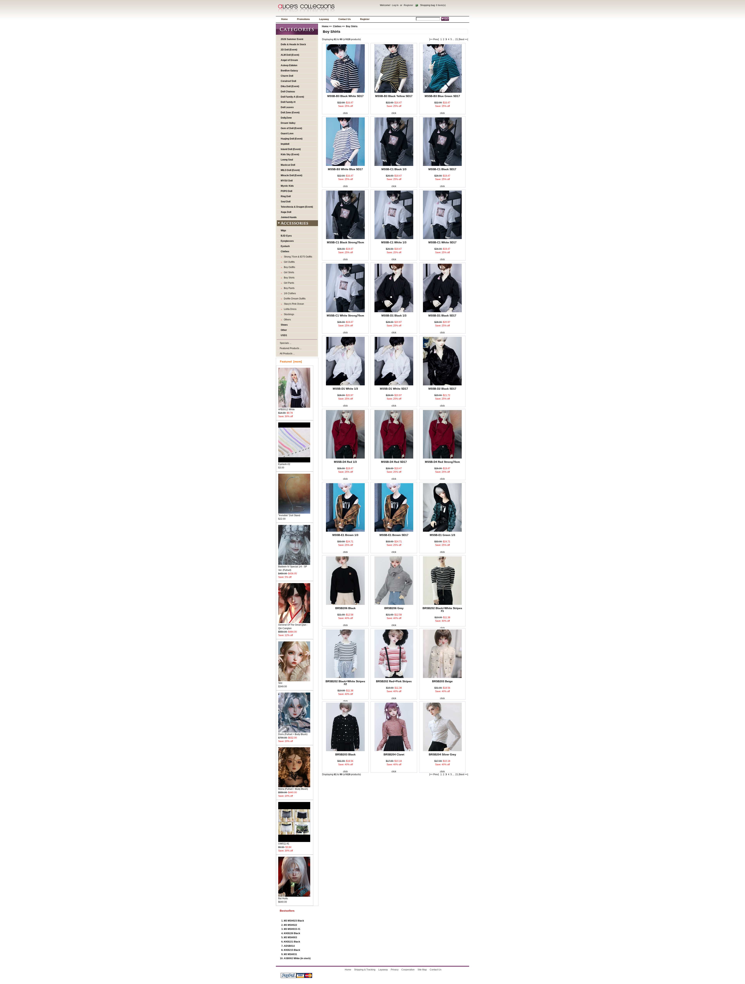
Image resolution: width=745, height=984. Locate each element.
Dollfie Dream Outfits (294, 298)
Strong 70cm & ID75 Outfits (297, 256)
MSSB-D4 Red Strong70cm (442, 461)
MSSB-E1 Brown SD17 (393, 535)
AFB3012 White (286, 409)
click (345, 113)
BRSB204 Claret (394, 754)
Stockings (288, 314)
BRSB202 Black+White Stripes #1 (442, 609)
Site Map (422, 969)
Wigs (283, 230)
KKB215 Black (292, 950)
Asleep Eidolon (289, 65)
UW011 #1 (283, 843)
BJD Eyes (286, 235)
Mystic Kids (287, 186)
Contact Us (344, 19)
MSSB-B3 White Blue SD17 (345, 169)
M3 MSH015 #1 (292, 929)
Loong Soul (287, 159)
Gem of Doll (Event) (291, 128)
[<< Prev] (434, 39)
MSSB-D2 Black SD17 (442, 388)
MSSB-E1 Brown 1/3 (345, 535)
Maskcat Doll (288, 165)
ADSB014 (289, 946)
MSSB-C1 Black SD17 (442, 169)
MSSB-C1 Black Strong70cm (345, 242)
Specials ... (285, 343)
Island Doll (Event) (291, 149)
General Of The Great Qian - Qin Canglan (293, 626)
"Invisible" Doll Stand (289, 515)
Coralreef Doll (288, 81)
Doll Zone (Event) (290, 112)
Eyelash (285, 246)
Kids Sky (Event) (290, 154)
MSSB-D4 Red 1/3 (345, 461)
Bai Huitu (283, 898)
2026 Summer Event (292, 39)
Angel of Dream (289, 60)
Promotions (303, 19)
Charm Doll (287, 76)
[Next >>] (463, 39)
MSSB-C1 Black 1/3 (393, 169)
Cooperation (408, 969)
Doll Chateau (288, 91)
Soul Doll (285, 201)
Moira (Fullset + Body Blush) (293, 789)
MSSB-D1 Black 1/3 (393, 315)
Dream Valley (288, 123)
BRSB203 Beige (442, 681)
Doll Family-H (288, 102)
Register (408, 5)
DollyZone (286, 117)
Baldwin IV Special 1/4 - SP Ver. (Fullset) (292, 568)
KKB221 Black (292, 941)
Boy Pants (289, 288)
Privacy (394, 969)
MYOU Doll (287, 180)
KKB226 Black (292, 933)
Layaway (324, 19)
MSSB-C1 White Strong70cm (345, 315)
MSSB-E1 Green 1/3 (442, 535)
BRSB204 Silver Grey (442, 754)
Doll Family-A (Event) (292, 96)
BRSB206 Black (345, 608)
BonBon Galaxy (289, 70)
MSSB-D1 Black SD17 (442, 315)
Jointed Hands (289, 217)
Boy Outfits (289, 267)
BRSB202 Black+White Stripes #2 (345, 683)
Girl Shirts (288, 272)
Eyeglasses (287, 241)
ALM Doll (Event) (290, 55)
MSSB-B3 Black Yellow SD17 (393, 96)
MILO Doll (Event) (290, 170)
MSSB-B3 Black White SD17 (345, 96)
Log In (395, 5)
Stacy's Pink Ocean (293, 304)
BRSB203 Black (345, 754)
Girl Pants (288, 283)
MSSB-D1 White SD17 (394, 388)
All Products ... (287, 353)
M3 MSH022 (290, 925)
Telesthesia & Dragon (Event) (297, 206)
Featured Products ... (290, 348)
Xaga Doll (286, 212)
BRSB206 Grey (394, 608)
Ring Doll (286, 196)
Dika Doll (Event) (290, 86)
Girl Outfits (289, 262)
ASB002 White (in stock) (297, 958)
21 (456, 39)
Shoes (284, 324)
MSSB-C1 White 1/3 (393, 242)
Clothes (337, 26)
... (453, 39)
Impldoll (285, 144)
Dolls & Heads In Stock (293, 44)
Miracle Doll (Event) (291, 175)
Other (284, 330)
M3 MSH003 (290, 937)
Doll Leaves (287, 107)
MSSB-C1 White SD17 (442, 242)
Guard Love (287, 133)
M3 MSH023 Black (294, 920)
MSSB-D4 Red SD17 (394, 461)
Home (284, 19)
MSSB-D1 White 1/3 (345, 388)
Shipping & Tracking (364, 969)
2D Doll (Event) (289, 49)
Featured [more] (291, 361)
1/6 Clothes (289, 293)
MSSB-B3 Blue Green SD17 (442, 96)
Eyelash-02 (284, 464)
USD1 (284, 335)
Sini (280, 683)
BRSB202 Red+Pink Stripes (394, 681)
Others (287, 319)
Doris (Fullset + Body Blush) (293, 734)
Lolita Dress (289, 309)
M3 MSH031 (290, 954)
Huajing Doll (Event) (291, 138)
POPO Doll (286, 191)
